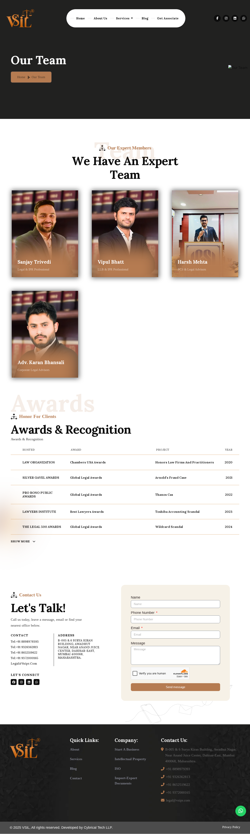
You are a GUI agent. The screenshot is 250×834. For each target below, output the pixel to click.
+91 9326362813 (178, 777)
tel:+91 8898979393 (25, 641)
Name (135, 597)
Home (80, 18)
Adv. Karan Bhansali (41, 362)
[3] (20, 18)
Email (136, 628)
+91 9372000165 (178, 792)
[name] (217, 18)
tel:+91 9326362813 (24, 647)
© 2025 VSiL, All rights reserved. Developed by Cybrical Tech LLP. (61, 827)
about (74, 749)
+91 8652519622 (178, 785)
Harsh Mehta (192, 262)
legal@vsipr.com (24, 663)
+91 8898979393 (178, 769)
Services (122, 18)
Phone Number (143, 613)
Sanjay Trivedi (34, 262)
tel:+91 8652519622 (24, 652)
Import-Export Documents (126, 780)
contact (76, 778)
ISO (118, 769)
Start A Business (127, 749)
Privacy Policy (231, 827)
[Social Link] (14, 682)
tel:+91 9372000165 (24, 658)
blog (73, 769)
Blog (145, 18)
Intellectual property (130, 759)
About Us (100, 18)
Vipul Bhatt (111, 262)
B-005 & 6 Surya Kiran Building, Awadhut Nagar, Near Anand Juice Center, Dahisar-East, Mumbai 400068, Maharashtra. (201, 755)
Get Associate (168, 18)
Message (138, 643)
